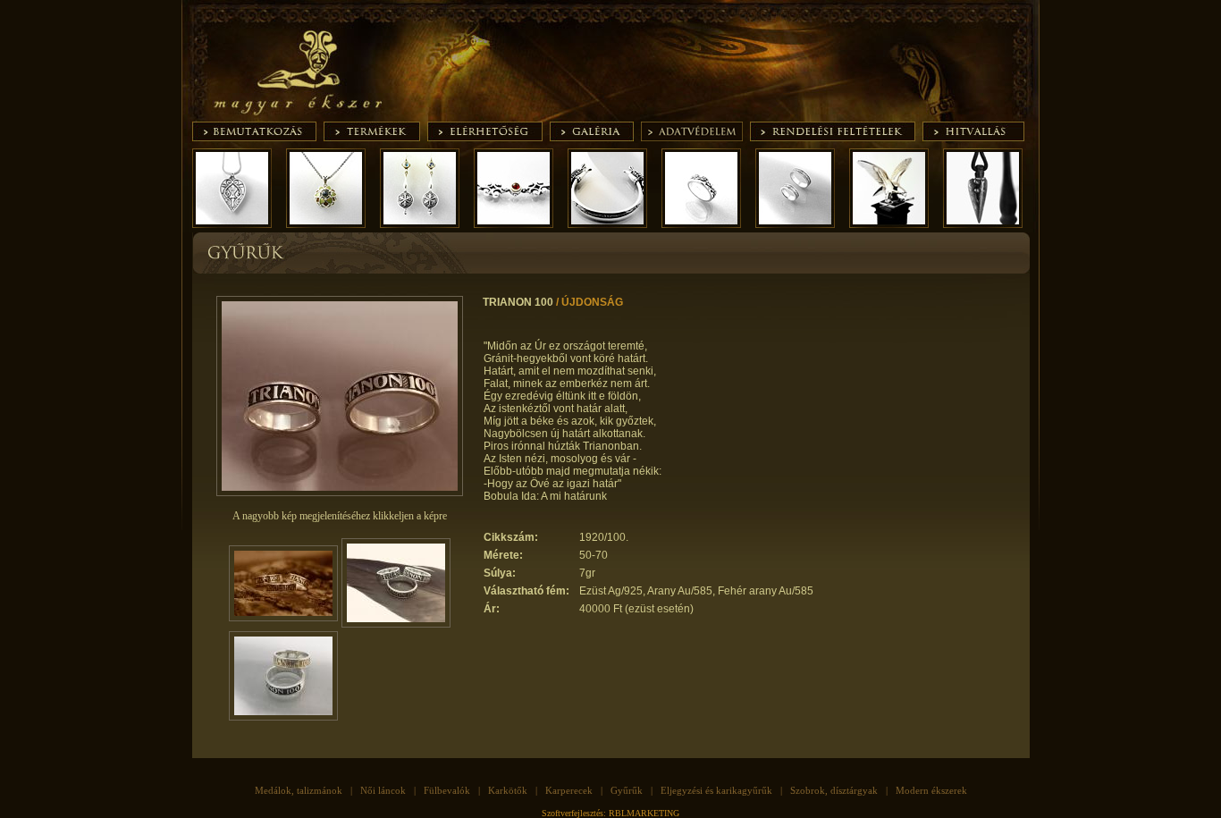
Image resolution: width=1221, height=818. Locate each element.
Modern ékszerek (931, 790)
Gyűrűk (626, 790)
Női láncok (383, 790)
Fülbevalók (447, 790)
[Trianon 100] (339, 492)
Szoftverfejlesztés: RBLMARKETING (610, 813)
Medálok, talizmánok (298, 790)
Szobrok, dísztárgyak (834, 790)
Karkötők (507, 790)
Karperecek (569, 790)
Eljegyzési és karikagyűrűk (716, 790)
